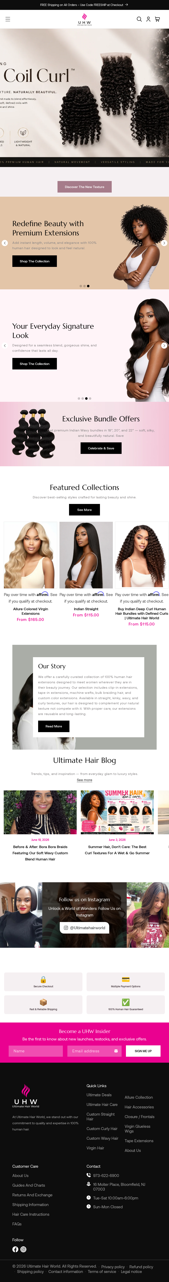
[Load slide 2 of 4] (82, 398)
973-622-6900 (106, 1175)
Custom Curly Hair (102, 1128)
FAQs (16, 1223)
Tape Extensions (139, 1140)
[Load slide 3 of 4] (86, 398)
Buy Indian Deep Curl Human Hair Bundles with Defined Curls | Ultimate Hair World (141, 613)
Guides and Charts (28, 1185)
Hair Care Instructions (30, 1214)
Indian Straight (86, 609)
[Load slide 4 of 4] (90, 398)
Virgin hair (95, 1147)
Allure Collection (139, 1097)
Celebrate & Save (101, 448)
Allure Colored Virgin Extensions (30, 611)
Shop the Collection (34, 261)
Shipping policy (30, 1271)
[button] (139, 19)
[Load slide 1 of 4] (79, 398)
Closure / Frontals (139, 1116)
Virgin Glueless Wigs (137, 1128)
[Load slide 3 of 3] (88, 286)
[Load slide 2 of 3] (84, 286)
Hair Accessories (139, 1106)
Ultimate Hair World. (44, 1266)
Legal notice (131, 1271)
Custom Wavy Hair (102, 1138)
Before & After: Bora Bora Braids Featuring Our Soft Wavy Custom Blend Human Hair (40, 852)
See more (84, 510)
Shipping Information (30, 1204)
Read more (54, 726)
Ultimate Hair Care (102, 1104)
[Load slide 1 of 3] (81, 286)
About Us (133, 1150)
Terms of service (102, 1271)
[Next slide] (164, 243)
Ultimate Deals (99, 1094)
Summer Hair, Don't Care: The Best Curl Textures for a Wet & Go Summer (117, 849)
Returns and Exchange (32, 1194)
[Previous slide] (5, 243)
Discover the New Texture (84, 187)
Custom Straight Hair (101, 1116)
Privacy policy (113, 1266)
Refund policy (141, 1266)
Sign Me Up (143, 1051)
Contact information (65, 1271)
